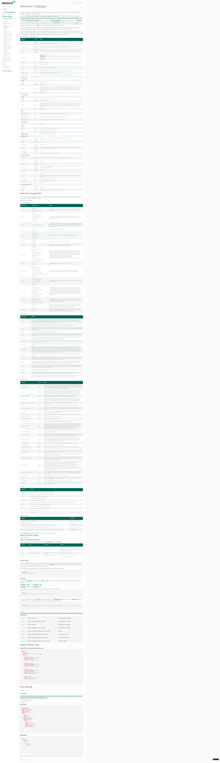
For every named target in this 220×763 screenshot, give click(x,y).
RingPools (5, 55)
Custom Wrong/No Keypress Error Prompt (7, 46)
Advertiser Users (6, 20)
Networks (5, 29)
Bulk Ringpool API (6, 59)
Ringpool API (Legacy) (7, 60)
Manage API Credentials (7, 14)
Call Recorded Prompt (7, 39)
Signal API (4, 62)
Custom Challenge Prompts (6, 44)
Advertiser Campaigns (8, 18)
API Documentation (9, 12)
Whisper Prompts (6, 41)
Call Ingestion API (6, 66)
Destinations (5, 50)
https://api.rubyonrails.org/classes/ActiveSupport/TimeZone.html (59, 70)
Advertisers (5, 21)
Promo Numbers (6, 31)
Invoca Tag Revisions (7, 53)
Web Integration (8, 71)
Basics (5, 9)
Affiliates (5, 25)
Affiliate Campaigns (7, 23)
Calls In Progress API (6, 68)
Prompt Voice (6, 38)
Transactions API (6, 57)
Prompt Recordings (7, 36)
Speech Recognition (7, 48)
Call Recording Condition (8, 34)
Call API (3, 64)
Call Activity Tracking (7, 32)
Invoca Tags (5, 52)
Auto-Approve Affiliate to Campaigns (8, 27)
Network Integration (7, 16)
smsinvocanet (69, 480)
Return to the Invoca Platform (77, 2)
